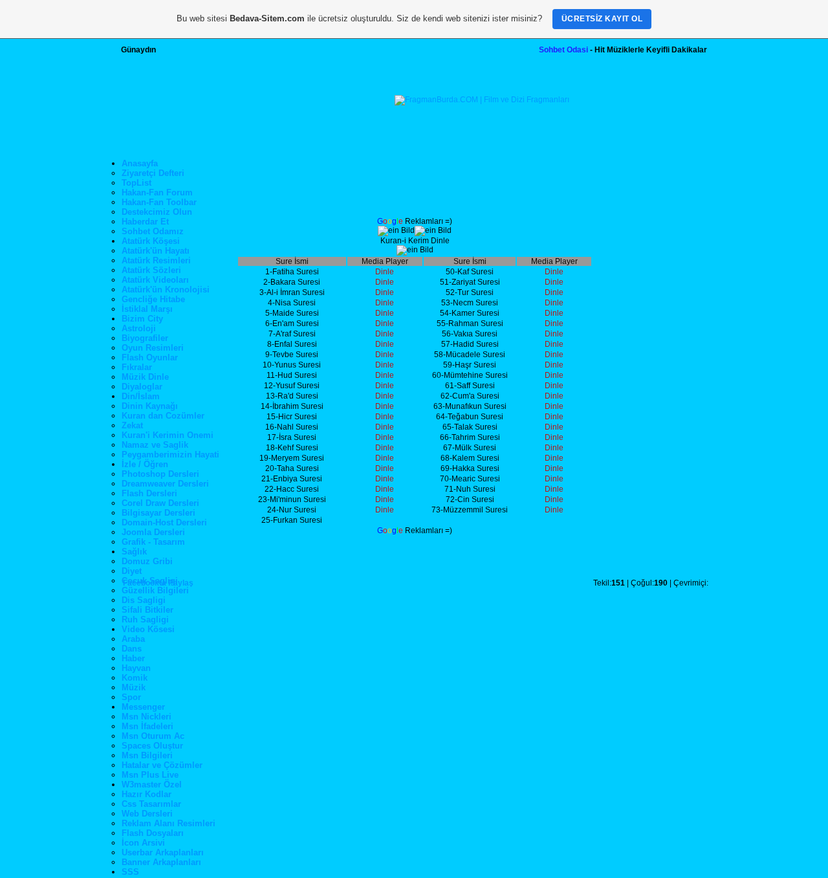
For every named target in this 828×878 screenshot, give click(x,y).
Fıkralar (137, 367)
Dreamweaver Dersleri (165, 483)
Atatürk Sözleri (151, 270)
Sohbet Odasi (563, 49)
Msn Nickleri (146, 716)
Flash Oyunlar (150, 357)
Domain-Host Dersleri (164, 522)
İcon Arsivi (143, 843)
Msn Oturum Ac (153, 736)
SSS (130, 872)
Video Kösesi (148, 629)
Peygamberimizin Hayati (170, 454)
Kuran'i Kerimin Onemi (167, 435)
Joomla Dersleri (153, 532)
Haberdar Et (145, 221)
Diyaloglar (142, 386)
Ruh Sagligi (145, 619)
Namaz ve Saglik (155, 445)
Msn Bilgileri (147, 755)
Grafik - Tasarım (153, 542)
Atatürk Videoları (155, 280)
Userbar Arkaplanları (163, 852)
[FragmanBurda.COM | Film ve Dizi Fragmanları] (482, 99)
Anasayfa (140, 163)
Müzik (134, 687)
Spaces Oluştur (152, 746)
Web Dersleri (147, 813)
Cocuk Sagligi (150, 581)
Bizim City (142, 319)
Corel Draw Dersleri (160, 503)
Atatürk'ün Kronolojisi (166, 289)
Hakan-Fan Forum (157, 192)
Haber (133, 658)
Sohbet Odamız (153, 231)
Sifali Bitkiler (147, 610)
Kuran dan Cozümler (163, 416)
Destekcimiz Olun (157, 212)
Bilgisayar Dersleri (158, 513)
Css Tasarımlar (151, 804)
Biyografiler (145, 338)
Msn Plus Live (150, 775)
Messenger (143, 707)
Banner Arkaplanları (161, 862)
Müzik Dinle (145, 377)
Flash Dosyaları (153, 833)
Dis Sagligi (144, 600)
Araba (133, 639)
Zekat (132, 425)
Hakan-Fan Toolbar (159, 202)
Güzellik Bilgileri (155, 590)
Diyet (132, 571)
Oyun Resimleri (153, 348)
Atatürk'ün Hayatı (156, 251)
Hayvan (136, 668)
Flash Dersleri (149, 493)
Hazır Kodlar (146, 794)
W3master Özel (152, 784)
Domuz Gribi (147, 561)
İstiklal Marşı (147, 309)
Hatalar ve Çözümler (162, 765)
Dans (132, 648)
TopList (136, 183)
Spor (131, 697)
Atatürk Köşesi (151, 241)
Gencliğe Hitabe (153, 299)
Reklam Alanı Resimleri (168, 823)
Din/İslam (141, 396)
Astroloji (139, 328)
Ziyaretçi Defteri (153, 173)
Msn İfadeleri (147, 726)
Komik (134, 678)
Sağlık (134, 551)
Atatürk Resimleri (156, 260)
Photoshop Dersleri (160, 474)
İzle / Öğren (145, 464)
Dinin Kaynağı (150, 406)
